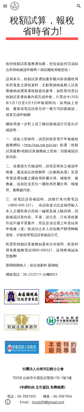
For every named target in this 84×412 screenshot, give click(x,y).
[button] (5, 6)
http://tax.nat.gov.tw (40, 145)
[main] (42, 27)
